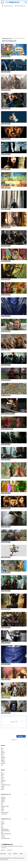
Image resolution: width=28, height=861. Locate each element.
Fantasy (3, 823)
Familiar (2, 800)
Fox (2, 826)
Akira (2, 832)
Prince (2, 754)
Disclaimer (15, 853)
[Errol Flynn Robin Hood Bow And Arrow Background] (14, 405)
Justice (2, 786)
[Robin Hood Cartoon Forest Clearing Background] (14, 179)
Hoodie (2, 807)
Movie (2, 748)
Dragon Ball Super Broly (6, 833)
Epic (2, 749)
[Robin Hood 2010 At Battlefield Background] (14, 81)
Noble (2, 789)
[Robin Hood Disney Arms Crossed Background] (14, 565)
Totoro (2, 835)
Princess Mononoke (5, 838)
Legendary (3, 798)
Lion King (3, 836)
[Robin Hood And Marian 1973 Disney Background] (14, 287)
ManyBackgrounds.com (7, 38)
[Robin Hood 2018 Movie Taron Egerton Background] (14, 100)
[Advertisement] (14, 22)
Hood (2, 810)
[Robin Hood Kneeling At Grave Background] (14, 373)
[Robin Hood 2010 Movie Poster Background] (14, 452)
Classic (2, 781)
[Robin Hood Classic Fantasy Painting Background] (14, 469)
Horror (2, 824)
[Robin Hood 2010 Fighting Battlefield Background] (14, 341)
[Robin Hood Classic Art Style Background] (14, 600)
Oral (2, 803)
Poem (2, 778)
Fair (2, 783)
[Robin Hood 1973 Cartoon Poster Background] (14, 49)
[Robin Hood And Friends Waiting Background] (14, 237)
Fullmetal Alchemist (5, 830)
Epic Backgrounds (21, 5)
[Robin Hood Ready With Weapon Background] (14, 635)
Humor (2, 755)
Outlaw (2, 787)
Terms (9, 853)
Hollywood (3, 757)
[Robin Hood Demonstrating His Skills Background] (14, 582)
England (2, 760)
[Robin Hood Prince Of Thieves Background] (14, 324)
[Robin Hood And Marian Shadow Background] (14, 147)
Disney (2, 821)
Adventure (3, 780)
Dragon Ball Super (5, 829)
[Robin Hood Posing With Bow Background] (14, 518)
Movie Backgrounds (8, 5)
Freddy (2, 809)
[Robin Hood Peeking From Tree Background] (14, 162)
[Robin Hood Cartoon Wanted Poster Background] (14, 486)
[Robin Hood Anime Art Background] (14, 619)
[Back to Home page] (2, 2)
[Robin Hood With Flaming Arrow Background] (14, 437)
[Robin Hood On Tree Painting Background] (14, 271)
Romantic (3, 763)
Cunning (3, 801)
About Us (3, 850)
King (2, 764)
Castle (2, 751)
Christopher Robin (5, 806)
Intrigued (3, 797)
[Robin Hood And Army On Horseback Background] (14, 689)
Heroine (2, 774)
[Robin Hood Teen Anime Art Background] (14, 550)
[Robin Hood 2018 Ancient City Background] (14, 219)
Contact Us (9, 850)
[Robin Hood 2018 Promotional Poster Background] (14, 132)
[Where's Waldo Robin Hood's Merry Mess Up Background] (14, 388)
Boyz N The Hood (4, 812)
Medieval (3, 752)
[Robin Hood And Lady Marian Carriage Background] (14, 254)
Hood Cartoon (4, 813)
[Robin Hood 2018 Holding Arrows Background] (14, 306)
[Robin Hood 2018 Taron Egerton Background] (14, 64)
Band (2, 775)
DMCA (21, 853)
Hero (2, 772)
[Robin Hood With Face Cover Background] (14, 654)
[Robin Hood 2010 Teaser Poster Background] (14, 358)
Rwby (2, 827)
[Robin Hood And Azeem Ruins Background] (14, 535)
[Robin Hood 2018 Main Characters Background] (14, 501)
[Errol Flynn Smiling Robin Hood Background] (14, 422)
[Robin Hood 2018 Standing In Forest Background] (14, 199)
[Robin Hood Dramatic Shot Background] (14, 706)
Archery (2, 758)
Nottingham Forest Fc (6, 784)
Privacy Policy (3, 853)
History (2, 777)
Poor (2, 804)
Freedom (3, 761)
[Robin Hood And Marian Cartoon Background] (14, 116)
